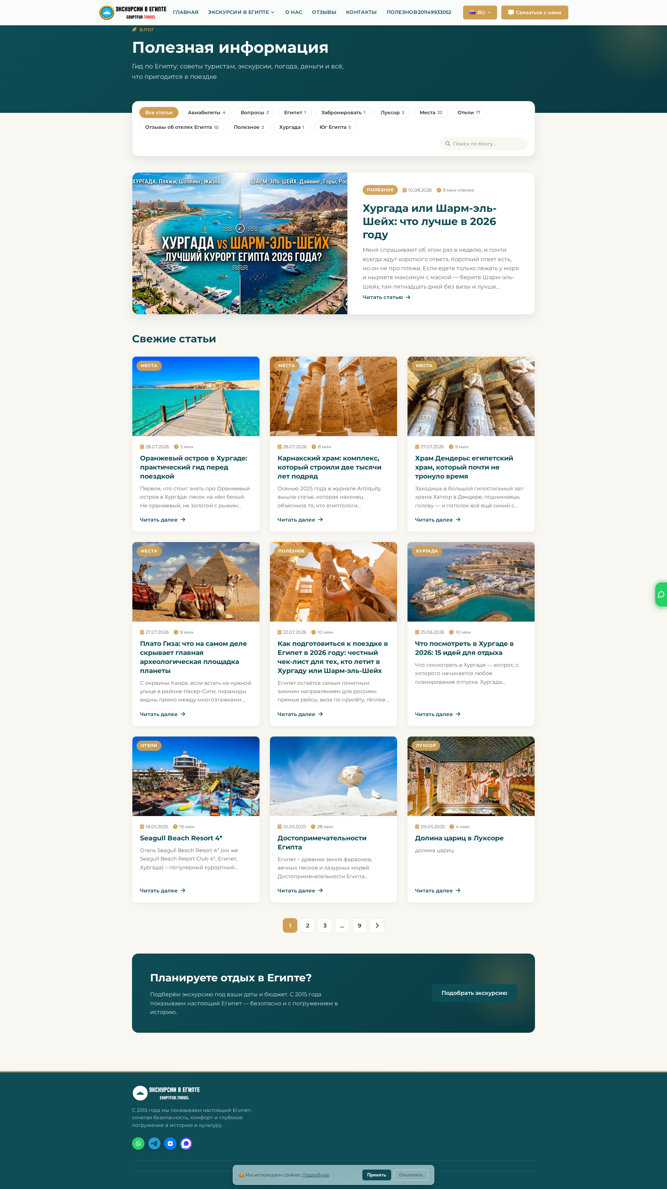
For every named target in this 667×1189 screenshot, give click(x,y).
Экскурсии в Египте (238, 12)
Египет (295, 112)
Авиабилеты (206, 112)
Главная (185, 12)
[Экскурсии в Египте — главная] (136, 12)
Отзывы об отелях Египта (182, 127)
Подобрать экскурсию (474, 993)
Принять (376, 1175)
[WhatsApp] (138, 1143)
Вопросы (255, 112)
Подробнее (315, 1175)
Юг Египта (335, 127)
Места (431, 112)
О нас (294, 12)
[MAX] (186, 1143)
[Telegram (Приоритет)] (154, 1143)
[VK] (170, 1143)
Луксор (392, 112)
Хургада (291, 127)
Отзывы (324, 12)
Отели (469, 112)
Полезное (402, 12)
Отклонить (411, 1175)
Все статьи (159, 112)
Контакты (361, 12)
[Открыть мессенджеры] (661, 594)
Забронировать (343, 112)
